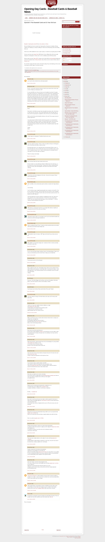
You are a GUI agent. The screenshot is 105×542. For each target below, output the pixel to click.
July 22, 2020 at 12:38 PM (31, 499)
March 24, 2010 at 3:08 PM (31, 103)
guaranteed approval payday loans (49, 375)
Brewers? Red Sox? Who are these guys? (38, 17)
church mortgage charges (39, 488)
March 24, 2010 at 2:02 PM (31, 83)
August (66, 86)
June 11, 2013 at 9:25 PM (31, 456)
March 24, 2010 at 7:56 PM (31, 138)
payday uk (42, 331)
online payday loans (31, 342)
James (28, 493)
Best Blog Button (68, 97)
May (66, 92)
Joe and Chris (30, 134)
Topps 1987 (35, 58)
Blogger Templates (69, 537)
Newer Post (27, 530)
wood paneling (52, 58)
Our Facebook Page (67, 50)
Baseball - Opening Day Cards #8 (30, 43)
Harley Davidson (38, 59)
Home (26, 17)
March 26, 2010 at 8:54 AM (31, 237)
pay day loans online (33, 354)
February (67, 136)
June (66, 90)
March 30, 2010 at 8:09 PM (31, 262)
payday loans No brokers (42, 451)
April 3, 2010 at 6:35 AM (30, 291)
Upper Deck (36, 54)
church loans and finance (32, 475)
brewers (38, 71)
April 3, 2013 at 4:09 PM (30, 380)
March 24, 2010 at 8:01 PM (31, 156)
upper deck (29, 72)
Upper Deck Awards (68, 102)
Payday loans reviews (55, 426)
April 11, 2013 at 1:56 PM (31, 406)
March (66, 96)
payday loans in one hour (54, 463)
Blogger (79, 536)
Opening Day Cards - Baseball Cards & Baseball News (67, 536)
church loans (38, 321)
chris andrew (41, 43)
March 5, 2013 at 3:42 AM (31, 336)
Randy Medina (30, 181)
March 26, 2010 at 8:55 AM (31, 246)
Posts (65, 58)
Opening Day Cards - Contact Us (56, 17)
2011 (65, 79)
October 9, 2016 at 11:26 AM (31, 480)
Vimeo (47, 43)
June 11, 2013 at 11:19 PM (31, 470)
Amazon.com (26, 61)
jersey (48, 71)
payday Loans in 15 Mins (39, 418)
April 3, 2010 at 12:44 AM (31, 283)
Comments (66, 60)
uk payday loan (44, 386)
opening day (51, 71)
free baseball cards (43, 71)
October (66, 83)
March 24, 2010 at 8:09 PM (31, 178)
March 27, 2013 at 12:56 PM (31, 357)
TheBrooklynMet (30, 214)
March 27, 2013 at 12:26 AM (31, 347)
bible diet (51, 496)
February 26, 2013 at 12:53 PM (32, 312)
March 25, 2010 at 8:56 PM (31, 211)
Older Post (58, 530)
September (67, 85)
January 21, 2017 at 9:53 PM (31, 490)
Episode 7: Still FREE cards (70, 119)
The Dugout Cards (66, 52)
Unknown (29, 78)
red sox (55, 71)
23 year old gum (30, 71)
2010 (65, 81)
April (66, 94)
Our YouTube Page (66, 48)
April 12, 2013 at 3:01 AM (31, 420)
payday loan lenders (35, 365)
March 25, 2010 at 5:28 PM (31, 202)
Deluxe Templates (78, 537)
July (66, 88)
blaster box (35, 71)
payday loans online (33, 306)
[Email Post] (37, 70)
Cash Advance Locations (46, 400)
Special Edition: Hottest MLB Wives (71, 110)
